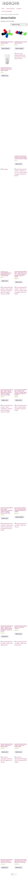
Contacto (18, 8)
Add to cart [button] (5, 75)
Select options (5, 48)
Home (2, 14)
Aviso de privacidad (7, 11)
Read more (5, 636)
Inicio (3, 8)
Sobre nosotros (10, 8)
